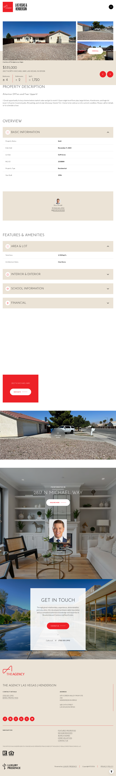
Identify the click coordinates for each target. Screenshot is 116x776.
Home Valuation (65, 738)
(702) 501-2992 (58, 208)
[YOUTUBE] (32, 719)
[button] (58, 626)
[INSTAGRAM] (16, 719)
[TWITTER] (26, 719)
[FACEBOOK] (5, 719)
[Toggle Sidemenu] (111, 7)
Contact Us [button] (63, 741)
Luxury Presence (70, 766)
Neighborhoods (65, 733)
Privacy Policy (107, 766)
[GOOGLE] (10, 719)
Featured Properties (67, 731)
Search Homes (64, 736)
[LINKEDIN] (21, 719)
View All (95, 51)
